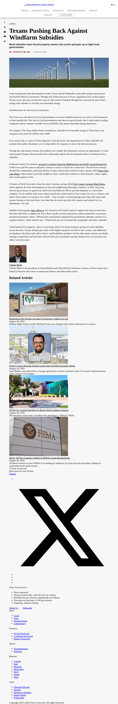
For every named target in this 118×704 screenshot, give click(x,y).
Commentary (20, 623)
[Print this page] (4, 41)
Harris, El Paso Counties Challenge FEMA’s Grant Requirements (39, 458)
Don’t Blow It (37, 210)
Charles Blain (21, 52)
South (16, 674)
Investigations (20, 621)
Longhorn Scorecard (23, 636)
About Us (13, 608)
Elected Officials (22, 687)
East (16, 664)
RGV (16, 672)
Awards (17, 689)
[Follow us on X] (61, 574)
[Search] (113, 4)
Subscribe (66, 15)
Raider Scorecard (22, 638)
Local (12, 24)
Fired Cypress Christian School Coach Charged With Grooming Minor (42, 365)
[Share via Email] (4, 36)
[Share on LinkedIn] (4, 32)
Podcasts (58, 10)
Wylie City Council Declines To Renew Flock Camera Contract (38, 410)
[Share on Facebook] (4, 22)
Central (17, 661)
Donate (48, 15)
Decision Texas (40, 10)
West (16, 677)
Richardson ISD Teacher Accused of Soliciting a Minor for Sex (38, 318)
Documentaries (76, 10)
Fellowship (19, 697)
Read (24, 10)
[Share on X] (4, 27)
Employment (20, 695)
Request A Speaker (22, 692)
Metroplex (19, 669)
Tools (92, 10)
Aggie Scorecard (21, 633)
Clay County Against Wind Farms (89, 184)
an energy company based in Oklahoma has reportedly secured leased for (73, 164)
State (16, 618)
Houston (18, 666)
